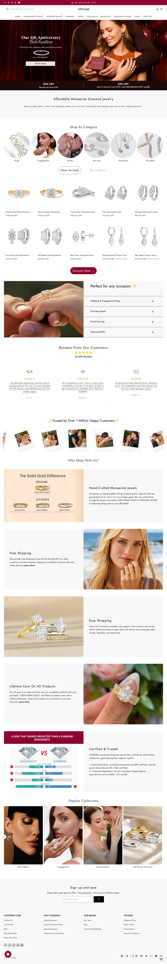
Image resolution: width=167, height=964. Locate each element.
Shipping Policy (130, 920)
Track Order (8, 924)
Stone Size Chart (10, 937)
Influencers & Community (54, 933)
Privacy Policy (129, 929)
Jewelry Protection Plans (53, 924)
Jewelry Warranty (50, 920)
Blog (85, 924)
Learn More (29, 565)
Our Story (88, 920)
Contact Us (8, 920)
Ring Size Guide (10, 933)
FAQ (5, 929)
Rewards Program (50, 929)
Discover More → (83, 271)
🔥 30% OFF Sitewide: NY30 (83, 2)
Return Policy (129, 924)
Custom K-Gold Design (93, 929)
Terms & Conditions (131, 933)
